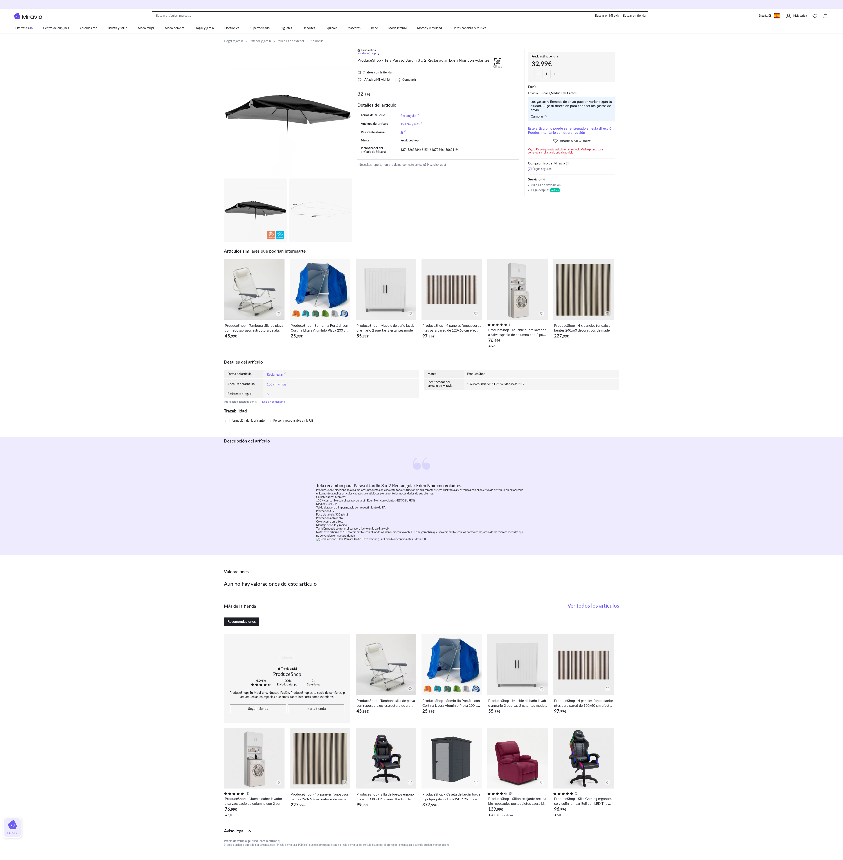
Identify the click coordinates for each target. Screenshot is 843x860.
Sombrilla (317, 41)
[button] (421, 831)
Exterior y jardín (260, 41)
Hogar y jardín (233, 41)
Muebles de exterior (290, 41)
